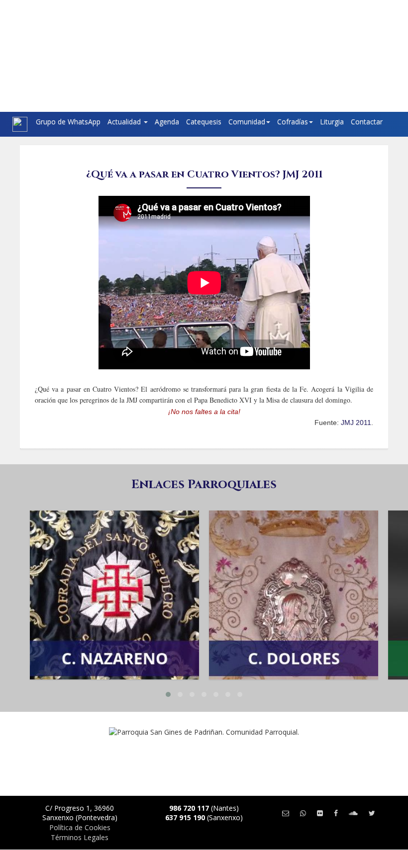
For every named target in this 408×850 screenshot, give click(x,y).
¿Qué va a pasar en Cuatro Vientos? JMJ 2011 (204, 174)
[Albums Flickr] (320, 813)
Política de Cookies (79, 827)
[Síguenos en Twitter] (372, 813)
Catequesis (203, 121)
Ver (114, 557)
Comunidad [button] (246, 121)
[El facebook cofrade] (336, 813)
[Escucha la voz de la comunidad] (353, 813)
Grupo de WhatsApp (68, 121)
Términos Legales (79, 837)
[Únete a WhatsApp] (303, 813)
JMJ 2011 (356, 422)
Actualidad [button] (125, 121)
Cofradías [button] (292, 121)
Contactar (367, 121)
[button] (168, 694)
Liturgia (332, 121)
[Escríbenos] (285, 813)
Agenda (167, 121)
